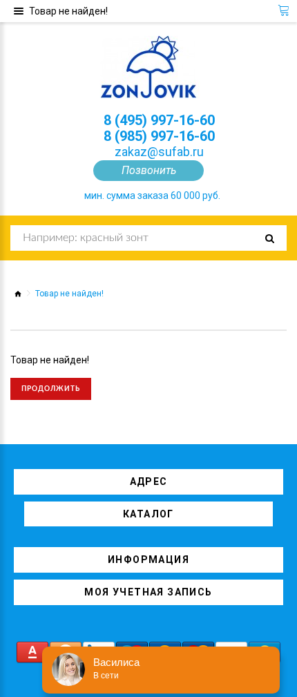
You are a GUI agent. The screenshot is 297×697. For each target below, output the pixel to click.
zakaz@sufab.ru (159, 151)
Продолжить (50, 388)
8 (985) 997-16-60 (159, 136)
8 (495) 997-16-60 (159, 120)
